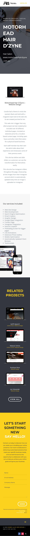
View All (15, 399)
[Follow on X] (25, 533)
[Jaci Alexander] (15, 379)
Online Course (10, 347)
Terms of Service (20, 512)
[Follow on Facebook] (19, 533)
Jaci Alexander (15, 389)
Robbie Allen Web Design (16, 527)
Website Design (19, 325)
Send (22, 504)
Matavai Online (15, 346)
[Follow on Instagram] (22, 533)
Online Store (10, 325)
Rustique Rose (15, 367)
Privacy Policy (22, 511)
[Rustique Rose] (15, 357)
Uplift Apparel (15, 324)
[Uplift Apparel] (15, 313)
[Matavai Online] (15, 335)
